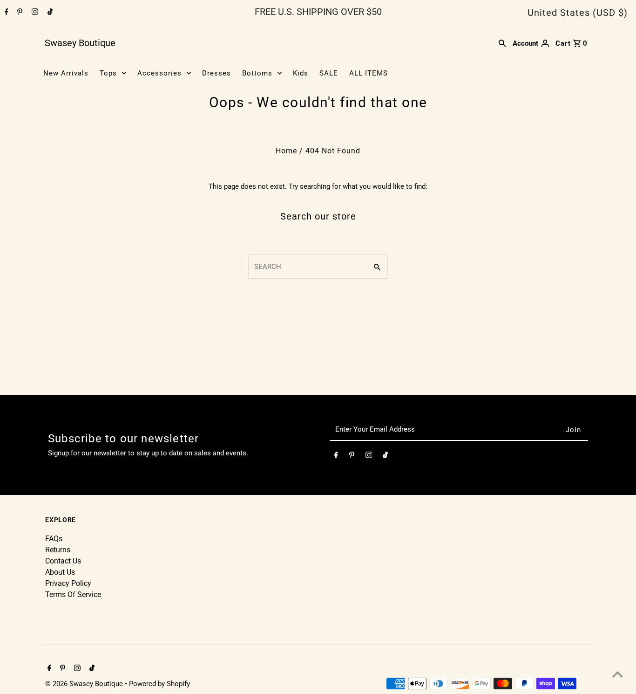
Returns (57, 549)
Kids (300, 73)
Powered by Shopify (159, 684)
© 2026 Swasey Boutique (85, 684)
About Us (60, 572)
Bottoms (257, 73)
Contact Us (63, 561)
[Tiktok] (49, 12)
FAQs (53, 538)
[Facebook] (5, 12)
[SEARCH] (502, 43)
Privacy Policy (68, 583)
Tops (108, 73)
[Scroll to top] (617, 675)
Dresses (216, 73)
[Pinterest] (18, 12)
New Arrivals (65, 73)
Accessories (159, 73)
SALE (328, 73)
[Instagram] (33, 12)
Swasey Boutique (80, 42)
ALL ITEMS (368, 73)
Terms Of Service (73, 594)
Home (286, 150)
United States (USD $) (578, 12)
